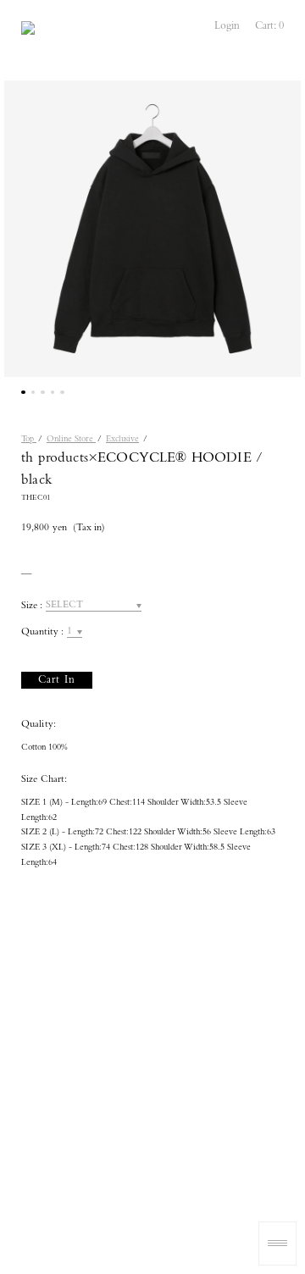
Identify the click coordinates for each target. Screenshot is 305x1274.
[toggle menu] (277, 1243)
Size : (31, 606)
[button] (23, 393)
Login (227, 26)
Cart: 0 (269, 26)
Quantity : (42, 633)
